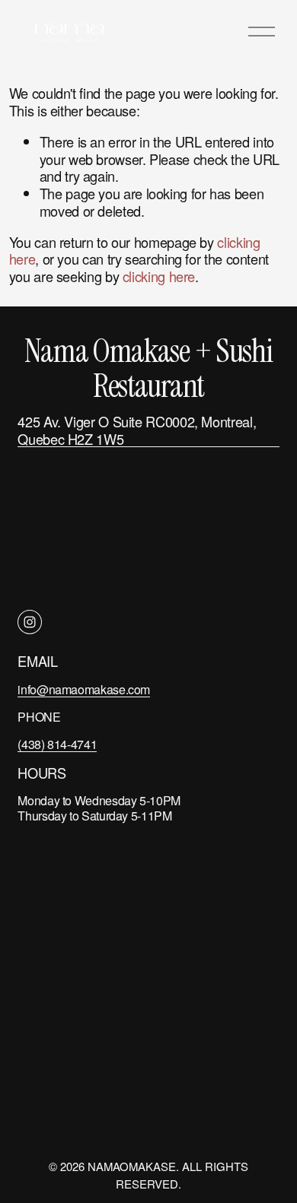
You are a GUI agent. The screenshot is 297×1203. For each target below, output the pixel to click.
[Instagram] (30, 622)
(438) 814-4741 (57, 744)
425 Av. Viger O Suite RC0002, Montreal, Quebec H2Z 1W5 (137, 430)
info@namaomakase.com (84, 689)
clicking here (159, 276)
